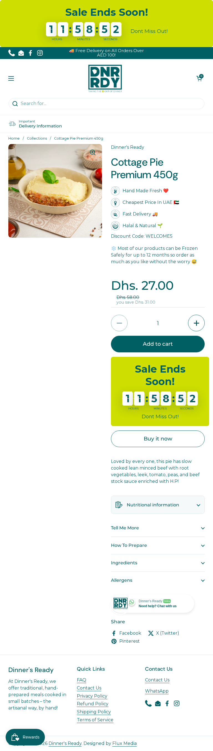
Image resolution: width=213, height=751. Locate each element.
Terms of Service (95, 719)
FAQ (81, 680)
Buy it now (158, 438)
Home (14, 138)
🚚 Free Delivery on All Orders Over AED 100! (106, 53)
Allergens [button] (121, 580)
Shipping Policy (94, 711)
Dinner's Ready (65, 743)
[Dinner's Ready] (105, 78)
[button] (199, 78)
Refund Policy (92, 703)
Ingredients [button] (124, 562)
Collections (37, 138)
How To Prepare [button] (129, 545)
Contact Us (89, 688)
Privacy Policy (92, 696)
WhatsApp (157, 691)
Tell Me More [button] (125, 527)
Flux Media (124, 743)
